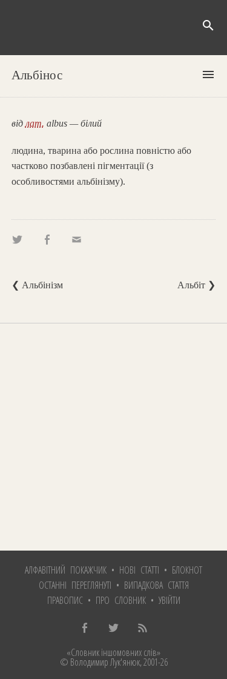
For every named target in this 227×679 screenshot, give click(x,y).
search (208, 25)
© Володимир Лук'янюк (100, 662)
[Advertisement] (113, 437)
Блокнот (187, 570)
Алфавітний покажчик (66, 570)
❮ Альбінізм (37, 285)
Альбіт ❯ (196, 285)
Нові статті (139, 570)
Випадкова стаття (156, 585)
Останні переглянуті (75, 585)
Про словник (121, 600)
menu (208, 74)
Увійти (169, 600)
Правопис (65, 600)
